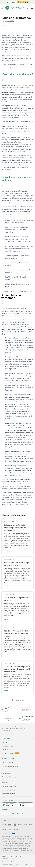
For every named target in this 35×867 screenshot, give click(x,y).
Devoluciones (6, 773)
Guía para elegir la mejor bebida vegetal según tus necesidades (15, 527)
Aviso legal (5, 862)
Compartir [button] (6, 26)
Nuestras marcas (7, 746)
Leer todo (7, 551)
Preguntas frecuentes (9, 777)
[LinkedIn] (13, 814)
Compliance (6, 750)
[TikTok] (22, 814)
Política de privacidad (14, 862)
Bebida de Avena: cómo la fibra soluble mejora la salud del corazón (18, 633)
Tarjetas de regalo (10, 753)
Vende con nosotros (8, 790)
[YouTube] (18, 814)
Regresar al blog (19, 700)
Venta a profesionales (9, 786)
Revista (4, 742)
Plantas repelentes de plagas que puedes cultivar (17, 563)
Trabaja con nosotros (8, 794)
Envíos (4, 770)
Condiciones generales (8, 864)
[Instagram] (8, 814)
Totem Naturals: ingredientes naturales (17, 599)
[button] (2, 8)
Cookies (24, 862)
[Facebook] (4, 814)
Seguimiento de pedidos (10, 766)
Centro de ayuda (8, 718)
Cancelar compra (28, 864)
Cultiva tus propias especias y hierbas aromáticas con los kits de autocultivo (17, 669)
